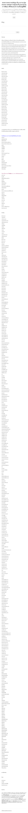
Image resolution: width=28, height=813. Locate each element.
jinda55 (3, 375)
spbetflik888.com (5, 579)
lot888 (3, 411)
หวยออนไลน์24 (4, 742)
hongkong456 (4, 371)
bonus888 (3, 306)
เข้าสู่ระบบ (3, 780)
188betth (3, 228)
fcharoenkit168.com (5, 342)
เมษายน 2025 (4, 96)
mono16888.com (5, 443)
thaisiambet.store (5, 598)
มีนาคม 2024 (4, 117)
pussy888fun (4, 517)
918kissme (4, 250)
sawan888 (3, 543)
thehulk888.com (5, 600)
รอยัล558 (3, 700)
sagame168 (4, 538)
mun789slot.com (5, 446)
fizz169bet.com (4, 347)
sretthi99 (21, 796)
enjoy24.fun (4, 331)
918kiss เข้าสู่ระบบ (5, 247)
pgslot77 (3, 487)
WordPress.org (4, 785)
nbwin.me (3, 451)
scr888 (3, 548)
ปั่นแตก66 (3, 686)
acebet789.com (4, 258)
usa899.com (4, 629)
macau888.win (4, 422)
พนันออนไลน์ (4, 689)
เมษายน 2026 (4, 77)
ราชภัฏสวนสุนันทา (5, 702)
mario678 (3, 424)
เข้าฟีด (3, 781)
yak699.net (4, 651)
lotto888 (3, 413)
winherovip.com (5, 642)
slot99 (3, 179)
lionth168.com (4, 399)
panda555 (3, 463)
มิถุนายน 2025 (4, 93)
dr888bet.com (4, 325)
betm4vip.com (4, 295)
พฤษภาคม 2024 (4, 114)
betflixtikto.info (5, 292)
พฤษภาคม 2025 (4, 95)
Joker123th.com (5, 383)
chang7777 (4, 316)
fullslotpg (3, 355)
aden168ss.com (5, 259)
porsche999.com (5, 504)
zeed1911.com (4, 658)
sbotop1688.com (5, 546)
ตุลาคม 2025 (4, 87)
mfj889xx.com (4, 433)
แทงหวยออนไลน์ (5, 766)
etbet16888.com (5, 335)
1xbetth (3, 198)
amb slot (3, 270)
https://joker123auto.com (7, 143)
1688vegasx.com (5, 222)
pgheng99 (3, 154)
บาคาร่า (3, 150)
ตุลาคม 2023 (4, 125)
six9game (3, 562)
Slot (2, 570)
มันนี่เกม (3, 695)
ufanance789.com (5, 623)
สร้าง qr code (4, 705)
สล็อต (3, 706)
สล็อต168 (3, 708)
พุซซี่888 (3, 146)
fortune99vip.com (5, 349)
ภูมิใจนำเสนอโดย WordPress (7, 810)
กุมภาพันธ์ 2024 (4, 118)
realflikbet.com (4, 521)
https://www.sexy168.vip (6, 165)
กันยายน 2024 (4, 107)
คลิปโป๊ (3, 197)
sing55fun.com (4, 560)
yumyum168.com (5, 654)
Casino (3, 314)
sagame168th (4, 540)
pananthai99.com (5, 462)
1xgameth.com (4, 234)
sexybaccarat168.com (6, 554)
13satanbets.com (5, 220)
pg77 (2, 473)
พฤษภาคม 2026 (4, 76)
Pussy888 (3, 515)
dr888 (3, 324)
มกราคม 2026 (4, 82)
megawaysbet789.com (6, 429)
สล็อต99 (3, 722)
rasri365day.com (5, 520)
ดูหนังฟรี (3, 161)
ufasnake (3, 625)
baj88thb (3, 280)
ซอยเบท (3, 670)
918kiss (3, 137)
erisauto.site (4, 333)
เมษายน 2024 (4, 115)
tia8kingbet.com (5, 603)
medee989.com (4, 426)
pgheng (3, 479)
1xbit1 (3, 233)
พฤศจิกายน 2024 (5, 104)
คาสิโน (3, 667)
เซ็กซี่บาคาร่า (4, 749)
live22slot (3, 404)
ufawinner (3, 626)
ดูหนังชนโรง (4, 164)
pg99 (2, 474)
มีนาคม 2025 (4, 98)
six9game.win (4, 564)
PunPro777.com (5, 513)
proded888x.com (5, 509)
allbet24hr (17, 792)
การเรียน (3, 665)
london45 (3, 408)
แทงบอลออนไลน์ (5, 764)
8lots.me (3, 242)
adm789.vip (4, 264)
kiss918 (3, 393)
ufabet (3, 615)
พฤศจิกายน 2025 (5, 85)
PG (2, 466)
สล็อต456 (3, 709)
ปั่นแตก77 (3, 687)
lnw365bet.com (4, 405)
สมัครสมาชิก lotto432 (6, 703)
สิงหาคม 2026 (4, 71)
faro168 (3, 341)
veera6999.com (4, 631)
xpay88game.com (5, 648)
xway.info (3, 650)
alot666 (3, 269)
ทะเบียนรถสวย (4, 676)
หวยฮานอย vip (4, 744)
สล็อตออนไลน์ (4, 728)
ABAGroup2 (4, 255)
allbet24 (3, 203)
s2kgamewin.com (5, 535)
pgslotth (3, 496)
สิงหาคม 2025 (4, 90)
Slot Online (4, 571)
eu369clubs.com (5, 338)
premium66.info (5, 507)
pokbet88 (3, 502)
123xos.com (4, 219)
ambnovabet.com (5, 272)
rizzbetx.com (4, 527)
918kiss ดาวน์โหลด (5, 245)
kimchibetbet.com (5, 388)
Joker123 (3, 379)
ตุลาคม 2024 (4, 106)
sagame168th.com (5, 542)
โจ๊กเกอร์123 (4, 767)
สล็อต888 (3, 717)
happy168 (3, 364)
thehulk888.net (4, 601)
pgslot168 (3, 485)
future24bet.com (5, 360)
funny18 (3, 200)
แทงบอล (3, 763)
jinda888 (3, 377)
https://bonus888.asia (6, 186)
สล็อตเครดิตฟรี (4, 730)
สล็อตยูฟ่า (3, 727)
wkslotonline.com (5, 644)
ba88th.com (4, 277)
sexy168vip (4, 551)
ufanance (3, 622)
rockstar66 (4, 529)
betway (3, 297)
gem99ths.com (4, 361)
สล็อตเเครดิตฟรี (4, 734)
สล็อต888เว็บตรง (5, 719)
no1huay (3, 454)
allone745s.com (5, 266)
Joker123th (4, 382)
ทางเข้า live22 (20, 797)
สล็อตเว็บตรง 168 (5, 733)
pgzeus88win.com (5, 499)
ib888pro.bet (4, 372)
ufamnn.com (4, 620)
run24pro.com (4, 532)
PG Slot (3, 468)
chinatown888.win (5, 317)
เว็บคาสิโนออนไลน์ (5, 752)
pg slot (3, 151)
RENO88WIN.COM (5, 523)
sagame (3, 537)
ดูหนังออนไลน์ (4, 139)
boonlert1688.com (5, 308)
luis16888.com (4, 415)
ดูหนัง (3, 145)
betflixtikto (4, 291)
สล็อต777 (3, 716)
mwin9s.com (4, 448)
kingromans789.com (5, 389)
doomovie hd (4, 208)
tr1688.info (4, 607)
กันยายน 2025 (4, 88)
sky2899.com (4, 567)
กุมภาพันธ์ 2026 (4, 81)
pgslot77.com (4, 488)
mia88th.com (4, 437)
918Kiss (3, 244)
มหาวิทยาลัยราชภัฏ (5, 694)
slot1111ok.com (5, 573)
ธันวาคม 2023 (4, 121)
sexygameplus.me (5, 556)
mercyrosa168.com (5, 430)
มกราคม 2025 (4, 101)
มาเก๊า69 (3, 697)
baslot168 (3, 286)
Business (3, 310)
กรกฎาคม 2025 (4, 92)
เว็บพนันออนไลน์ (5, 755)
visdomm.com (4, 639)
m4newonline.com (5, 419)
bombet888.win (5, 303)
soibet (3, 578)
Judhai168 (3, 386)
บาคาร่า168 (4, 681)
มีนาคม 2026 (4, 79)
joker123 (3, 175)
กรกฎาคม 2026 (4, 73)
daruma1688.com (5, 321)
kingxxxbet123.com (5, 391)
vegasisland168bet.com (6, 633)
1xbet (3, 230)
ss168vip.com (4, 584)
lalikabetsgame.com (5, 396)
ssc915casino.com (5, 585)
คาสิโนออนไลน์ (4, 669)
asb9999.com (4, 273)
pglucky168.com (5, 482)
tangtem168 (4, 592)
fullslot (3, 156)
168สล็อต (3, 225)
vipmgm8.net (4, 637)
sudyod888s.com (5, 589)
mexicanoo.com (5, 432)
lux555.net (4, 418)
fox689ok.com (4, 350)
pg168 (3, 176)
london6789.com (5, 410)
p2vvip (3, 460)
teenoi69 (3, 593)
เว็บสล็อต (3, 756)
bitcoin (3, 300)
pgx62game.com (5, 498)
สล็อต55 (3, 711)
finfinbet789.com (5, 344)
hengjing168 (4, 366)
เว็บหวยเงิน (4, 168)
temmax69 (4, 595)
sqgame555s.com (5, 582)
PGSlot (3, 484)
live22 (3, 157)
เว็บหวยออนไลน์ (5, 758)
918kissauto (4, 248)
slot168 (3, 575)
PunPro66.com (4, 510)
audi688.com (4, 275)
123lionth (3, 217)
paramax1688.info (5, 465)
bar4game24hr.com (5, 284)
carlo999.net (4, 311)
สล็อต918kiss (4, 720)
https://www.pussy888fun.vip (7, 190)
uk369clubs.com (5, 628)
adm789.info (4, 261)
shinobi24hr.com (5, 559)
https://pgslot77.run (5, 153)
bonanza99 (4, 305)
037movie (3, 215)
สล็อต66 (3, 181)
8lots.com (3, 239)
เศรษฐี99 (3, 761)
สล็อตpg (3, 723)
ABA (2, 253)
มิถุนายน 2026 (4, 74)
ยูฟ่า (2, 698)
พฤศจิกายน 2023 (5, 123)
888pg (3, 237)
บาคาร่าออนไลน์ (5, 683)
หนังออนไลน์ (4, 739)
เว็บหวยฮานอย (4, 760)
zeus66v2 (3, 661)
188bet (3, 226)
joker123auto (4, 380)
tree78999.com (4, 611)
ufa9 (2, 614)
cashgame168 (4, 313)
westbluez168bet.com (6, 640)
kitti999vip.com (4, 394)
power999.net (4, 506)
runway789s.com (5, 534)
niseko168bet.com (5, 452)
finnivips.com (4, 346)
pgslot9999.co (4, 491)
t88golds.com (4, 590)
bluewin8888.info (5, 302)
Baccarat (3, 278)
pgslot (3, 189)
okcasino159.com (5, 457)
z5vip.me (3, 656)
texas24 (3, 596)
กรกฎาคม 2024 (4, 110)
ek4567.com (4, 328)
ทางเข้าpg (3, 678)
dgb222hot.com (5, 322)
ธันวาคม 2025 (4, 84)
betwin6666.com (5, 299)
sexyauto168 (4, 553)
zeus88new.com (5, 662)
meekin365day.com (5, 427)
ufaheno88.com (5, 618)
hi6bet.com (4, 368)
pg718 (3, 471)
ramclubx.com (4, 518)
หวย (2, 741)
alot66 (3, 267)
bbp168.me (4, 288)
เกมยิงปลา (3, 745)
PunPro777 (4, 512)
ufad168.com (4, 617)
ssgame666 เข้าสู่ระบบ (6, 587)
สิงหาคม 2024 (4, 109)
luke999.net (4, 416)
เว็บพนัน (3, 753)
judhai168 (3, 184)
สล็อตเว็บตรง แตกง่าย (5, 178)
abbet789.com (4, 256)
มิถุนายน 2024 (4, 112)
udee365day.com (5, 612)
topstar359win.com (5, 606)
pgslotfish (3, 495)
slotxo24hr (17, 796)
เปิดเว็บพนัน (4, 750)
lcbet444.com (4, 397)
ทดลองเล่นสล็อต (5, 675)
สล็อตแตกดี (4, 736)
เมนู (14, 17)
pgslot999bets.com (5, 493)
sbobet (3, 545)
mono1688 (4, 441)
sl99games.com (4, 568)
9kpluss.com (4, 252)
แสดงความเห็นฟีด (5, 783)
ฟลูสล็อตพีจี (4, 692)
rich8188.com (4, 524)
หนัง (2, 738)
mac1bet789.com (5, 421)
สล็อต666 (3, 714)
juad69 (3, 385)
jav (2, 374)
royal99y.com (4, 531)
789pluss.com (4, 236)
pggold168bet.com (5, 476)
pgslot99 (3, 490)
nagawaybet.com (5, 449)
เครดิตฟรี (3, 747)
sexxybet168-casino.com (6, 549)
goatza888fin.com (5, 363)
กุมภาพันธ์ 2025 (4, 99)
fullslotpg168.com (5, 357)
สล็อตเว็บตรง (4, 140)
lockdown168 (4, 407)
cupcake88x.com (5, 319)
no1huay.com (4, 455)
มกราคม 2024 (4, 120)
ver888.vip (4, 636)
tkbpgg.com (4, 604)
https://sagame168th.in (6, 142)
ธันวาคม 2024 (4, 103)
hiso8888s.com (4, 369)
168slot (3, 223)
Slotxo (3, 576)
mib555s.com (4, 438)
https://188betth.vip (5, 206)
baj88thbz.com (4, 281)
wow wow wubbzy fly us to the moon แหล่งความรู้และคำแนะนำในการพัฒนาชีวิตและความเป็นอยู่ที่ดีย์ (14, 5)
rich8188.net (4, 526)
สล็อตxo (3, 193)
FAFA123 (3, 339)
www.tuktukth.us (5, 645)
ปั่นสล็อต (3, 684)
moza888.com (4, 444)
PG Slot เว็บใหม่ (4, 469)
